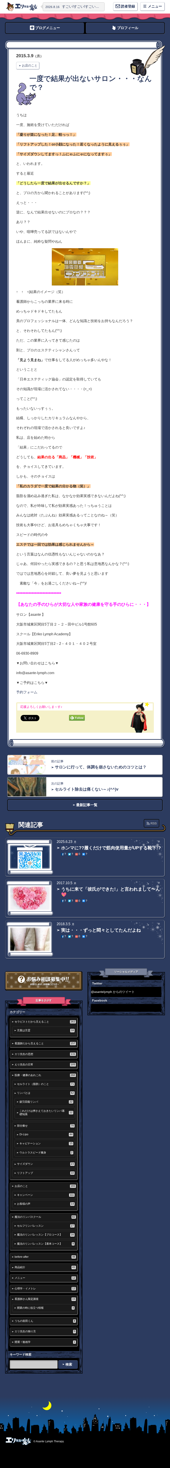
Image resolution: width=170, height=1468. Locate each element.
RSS (154, 823)
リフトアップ (45, 1173)
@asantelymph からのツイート (113, 992)
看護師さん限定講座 (45, 1299)
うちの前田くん (45, 1320)
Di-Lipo (45, 1134)
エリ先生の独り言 (45, 1331)
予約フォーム (26, 692)
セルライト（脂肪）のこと (45, 1084)
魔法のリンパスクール (45, 1216)
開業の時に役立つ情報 (45, 1307)
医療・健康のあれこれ (45, 1075)
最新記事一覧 (86, 805)
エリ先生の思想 (45, 1054)
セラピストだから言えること (45, 1021)
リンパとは (45, 1092)
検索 (69, 1364)
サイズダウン (45, 1163)
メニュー (45, 1277)
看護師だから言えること (45, 1043)
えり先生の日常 (45, 1064)
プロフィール (127, 28)
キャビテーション (45, 1143)
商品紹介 (45, 1267)
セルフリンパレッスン (45, 1225)
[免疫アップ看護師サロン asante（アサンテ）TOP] (22, 6)
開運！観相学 (45, 1342)
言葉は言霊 (45, 1030)
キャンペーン (45, 1194)
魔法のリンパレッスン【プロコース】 (45, 1234)
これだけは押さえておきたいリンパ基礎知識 (45, 1112)
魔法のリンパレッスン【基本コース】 (45, 1243)
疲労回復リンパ (45, 1101)
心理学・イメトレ (45, 1288)
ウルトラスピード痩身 (45, 1152)
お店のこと (29, 65)
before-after (45, 1256)
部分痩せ (45, 1125)
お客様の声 (45, 1203)
